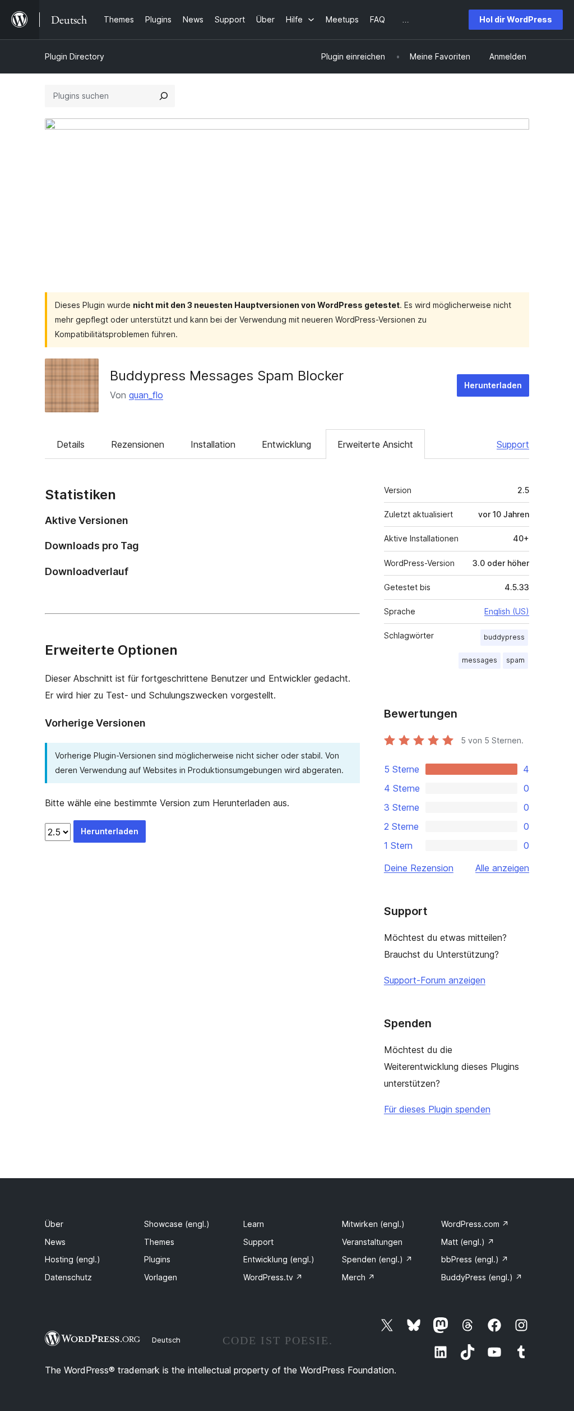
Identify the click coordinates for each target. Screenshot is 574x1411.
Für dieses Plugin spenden (437, 1109)
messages (479, 660)
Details (71, 444)
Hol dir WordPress (515, 19)
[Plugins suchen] (163, 96)
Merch (358, 1277)
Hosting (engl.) (72, 1259)
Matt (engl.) (467, 1242)
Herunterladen (493, 385)
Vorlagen (160, 1277)
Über (54, 1224)
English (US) (506, 611)
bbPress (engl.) (474, 1259)
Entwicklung (286, 444)
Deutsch (166, 1339)
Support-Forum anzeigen (434, 980)
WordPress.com (475, 1224)
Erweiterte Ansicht (375, 444)
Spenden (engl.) (377, 1259)
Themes (159, 1242)
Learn (253, 1224)
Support (513, 444)
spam (515, 660)
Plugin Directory (74, 56)
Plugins (157, 1259)
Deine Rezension (418, 868)
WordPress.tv (273, 1277)
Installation (213, 444)
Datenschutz (68, 1277)
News (55, 1242)
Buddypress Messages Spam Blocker (227, 375)
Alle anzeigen (502, 868)
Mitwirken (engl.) (373, 1224)
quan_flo (146, 395)
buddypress (504, 637)
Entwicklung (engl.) (278, 1259)
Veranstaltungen (372, 1242)
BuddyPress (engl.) (481, 1277)
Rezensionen (137, 444)
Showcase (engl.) (177, 1224)
